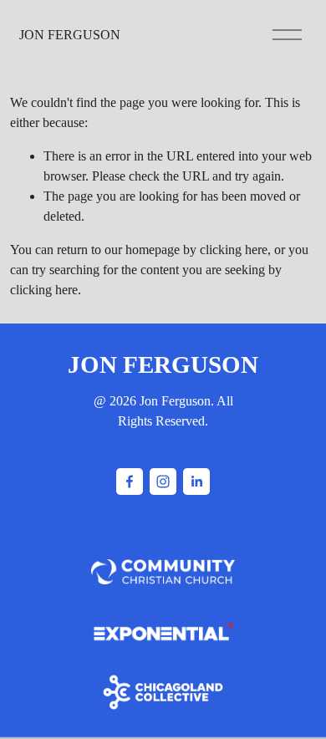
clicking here (233, 249)
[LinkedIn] (196, 481)
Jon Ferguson (69, 35)
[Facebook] (129, 481)
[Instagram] (163, 481)
